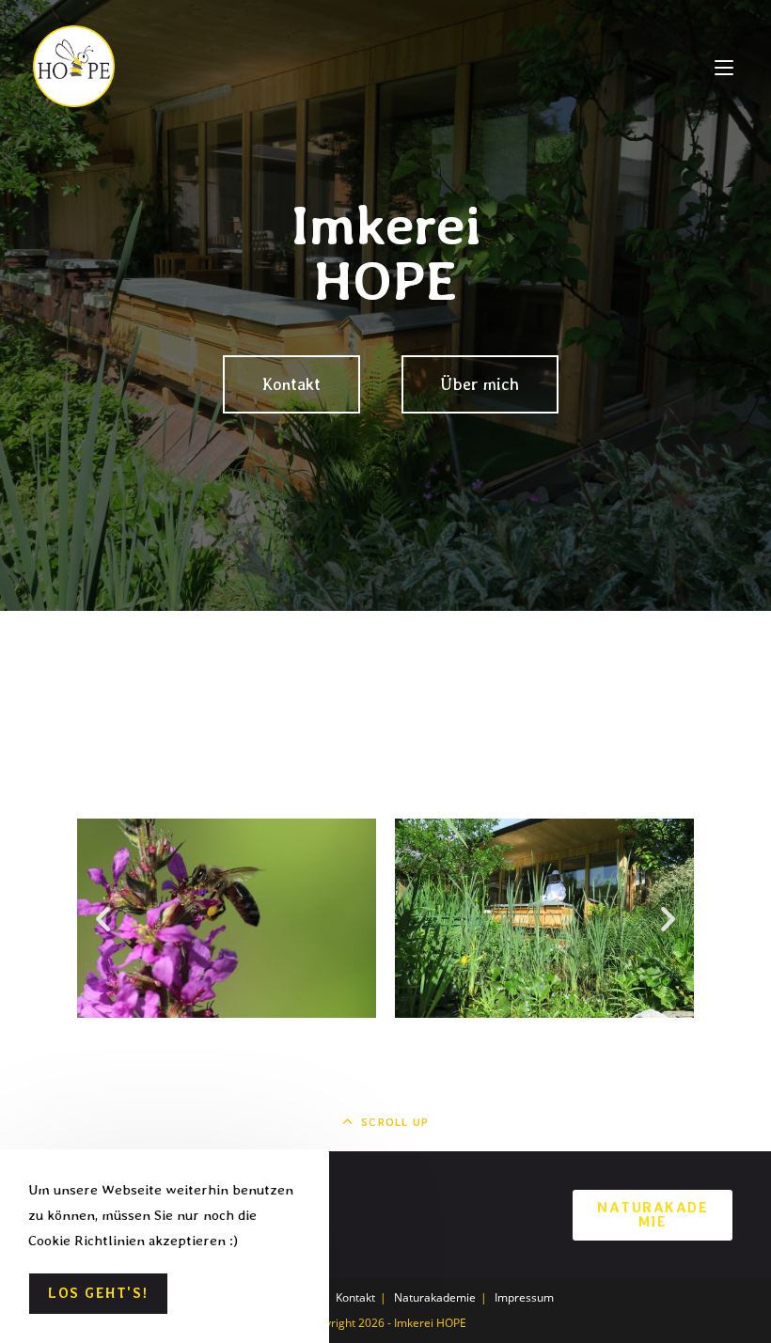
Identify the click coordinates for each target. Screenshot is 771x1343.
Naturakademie (652, 1214)
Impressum (524, 1297)
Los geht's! (98, 1293)
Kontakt (355, 1297)
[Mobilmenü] (724, 66)
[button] (103, 918)
